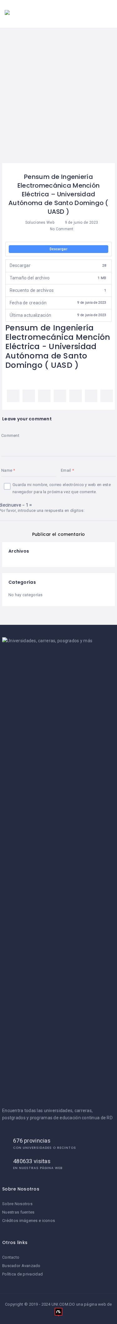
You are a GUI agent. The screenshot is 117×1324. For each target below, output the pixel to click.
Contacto (10, 1257)
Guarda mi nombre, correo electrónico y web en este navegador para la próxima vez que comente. (61, 488)
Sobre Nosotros (17, 1203)
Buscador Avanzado (21, 1265)
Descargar (59, 249)
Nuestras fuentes (18, 1212)
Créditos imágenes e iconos (28, 1220)
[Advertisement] (58, 101)
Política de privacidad (22, 1274)
